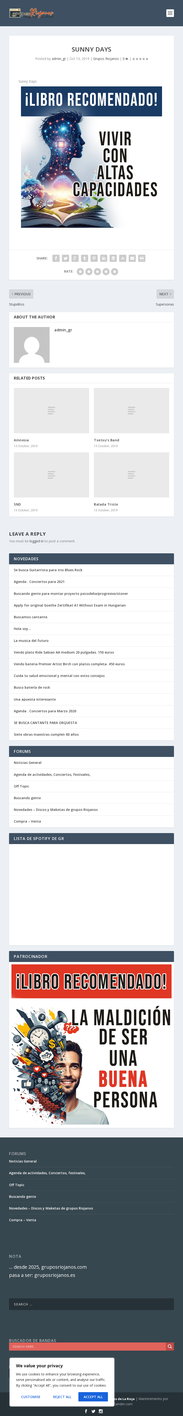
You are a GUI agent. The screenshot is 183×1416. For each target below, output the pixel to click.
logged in (37, 541)
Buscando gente (27, 798)
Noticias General (27, 762)
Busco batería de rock (32, 687)
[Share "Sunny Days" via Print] (142, 258)
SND (17, 504)
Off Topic (21, 786)
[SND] (51, 474)
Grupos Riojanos (106, 58)
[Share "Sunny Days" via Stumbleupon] (122, 258)
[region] (62, 1382)
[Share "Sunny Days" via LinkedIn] (103, 258)
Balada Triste (106, 504)
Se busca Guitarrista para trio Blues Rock (48, 570)
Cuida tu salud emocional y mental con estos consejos (59, 675)
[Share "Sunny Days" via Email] (132, 258)
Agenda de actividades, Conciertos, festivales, (52, 774)
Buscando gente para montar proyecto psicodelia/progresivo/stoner (71, 593)
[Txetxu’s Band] (131, 410)
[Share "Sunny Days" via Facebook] (56, 258)
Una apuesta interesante (35, 699)
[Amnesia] (51, 410)
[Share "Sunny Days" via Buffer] (113, 258)
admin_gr (59, 58)
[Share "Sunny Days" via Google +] (75, 258)
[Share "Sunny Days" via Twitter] (65, 258)
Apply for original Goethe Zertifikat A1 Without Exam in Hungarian (70, 605)
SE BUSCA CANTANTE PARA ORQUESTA (45, 722)
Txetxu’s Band (106, 440)
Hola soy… (22, 628)
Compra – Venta (27, 821)
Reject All (62, 1397)
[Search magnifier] (170, 1346)
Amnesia (21, 440)
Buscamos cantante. (31, 617)
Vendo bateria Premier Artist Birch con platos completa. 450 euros (69, 664)
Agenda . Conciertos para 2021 (39, 581)
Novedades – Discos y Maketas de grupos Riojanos (56, 809)
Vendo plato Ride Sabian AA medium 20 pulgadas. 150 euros (64, 652)
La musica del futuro (31, 640)
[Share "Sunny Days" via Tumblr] (84, 258)
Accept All (93, 1397)
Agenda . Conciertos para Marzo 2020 (45, 711)
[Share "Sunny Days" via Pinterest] (94, 258)
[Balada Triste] (131, 474)
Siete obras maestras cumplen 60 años (46, 734)
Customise (31, 1397)
